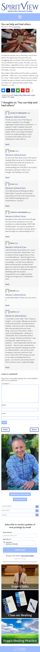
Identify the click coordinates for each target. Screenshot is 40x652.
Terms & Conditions (20, 650)
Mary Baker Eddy (24, 95)
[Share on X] (8, 90)
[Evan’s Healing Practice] (20, 631)
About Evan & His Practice (20, 494)
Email (3, 413)
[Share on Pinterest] (23, 90)
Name (3, 405)
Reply (7, 144)
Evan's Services (20, 499)
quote (12, 97)
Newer (34, 430)
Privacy (24, 558)
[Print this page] (28, 90)
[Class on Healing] (20, 604)
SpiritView (23, 648)
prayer (33, 95)
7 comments (16, 27)
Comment (5, 384)
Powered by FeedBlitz (27, 556)
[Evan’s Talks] (20, 577)
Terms (19, 558)
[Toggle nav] (20, 17)
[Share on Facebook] (13, 90)
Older (5, 430)
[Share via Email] (18, 90)
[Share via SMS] (3, 90)
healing (16, 95)
